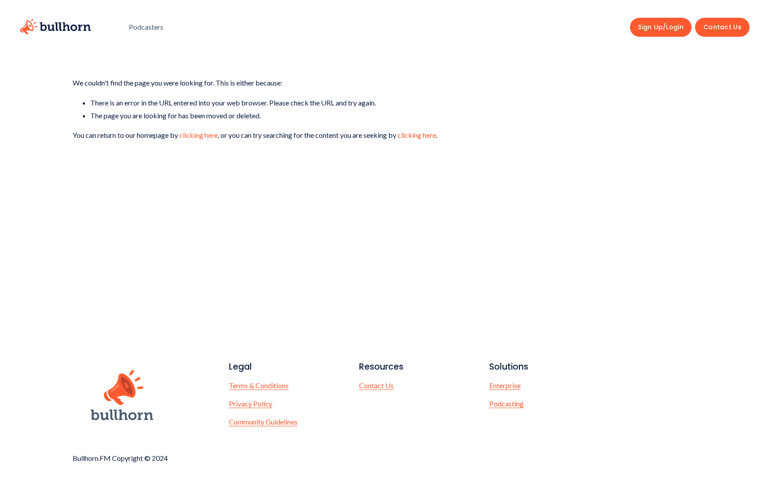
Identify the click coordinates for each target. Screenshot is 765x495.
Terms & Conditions (259, 385)
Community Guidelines (263, 421)
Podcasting (506, 403)
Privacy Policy (250, 403)
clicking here (198, 135)
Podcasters (146, 27)
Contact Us (722, 27)
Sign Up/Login (661, 27)
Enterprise (505, 385)
